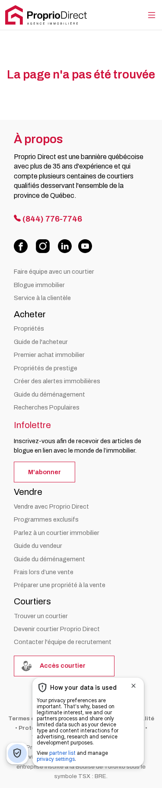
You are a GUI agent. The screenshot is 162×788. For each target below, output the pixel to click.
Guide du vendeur (38, 545)
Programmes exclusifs (46, 519)
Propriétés (29, 328)
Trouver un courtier (41, 616)
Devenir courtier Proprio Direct (57, 628)
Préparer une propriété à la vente (59, 585)
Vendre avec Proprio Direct (51, 506)
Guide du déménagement (49, 394)
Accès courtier (62, 665)
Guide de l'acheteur (41, 341)
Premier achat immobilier (49, 354)
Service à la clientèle (42, 297)
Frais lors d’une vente (43, 572)
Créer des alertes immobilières (57, 381)
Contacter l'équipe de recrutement (62, 641)
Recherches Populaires (46, 407)
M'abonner (44, 472)
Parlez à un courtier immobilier (56, 532)
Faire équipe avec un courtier (54, 271)
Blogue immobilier (39, 284)
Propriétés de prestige (45, 368)
